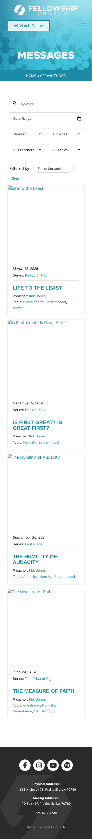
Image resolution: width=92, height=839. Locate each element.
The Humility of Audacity (35, 559)
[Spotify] (67, 765)
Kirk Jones (37, 296)
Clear (14, 178)
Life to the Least (37, 288)
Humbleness (33, 302)
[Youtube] (53, 765)
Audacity (30, 577)
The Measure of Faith (43, 691)
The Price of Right (40, 679)
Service (19, 308)
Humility (29, 442)
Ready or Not (36, 275)
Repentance (22, 711)
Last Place (33, 544)
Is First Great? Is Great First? (37, 425)
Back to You (35, 410)
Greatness (31, 705)
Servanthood (55, 302)
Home (31, 76)
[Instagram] (39, 765)
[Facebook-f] (25, 765)
